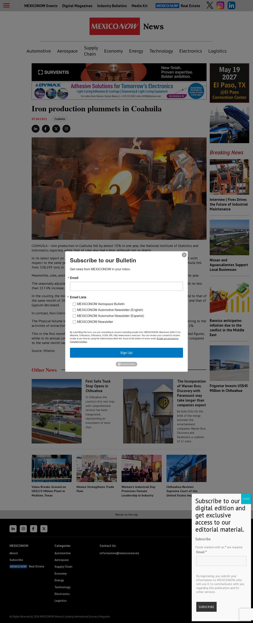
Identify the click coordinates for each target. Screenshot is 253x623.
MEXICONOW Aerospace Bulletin (101, 304)
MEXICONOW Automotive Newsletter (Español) (110, 315)
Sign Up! (126, 352)
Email (201, 551)
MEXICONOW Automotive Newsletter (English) (110, 309)
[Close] (184, 254)
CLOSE (246, 498)
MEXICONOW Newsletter (95, 321)
